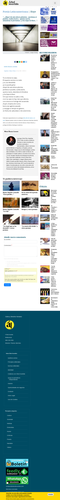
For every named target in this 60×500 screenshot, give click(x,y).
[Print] (26, 62)
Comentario (7, 245)
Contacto (10, 391)
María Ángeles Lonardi (10, 66)
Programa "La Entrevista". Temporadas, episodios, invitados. (54, 149)
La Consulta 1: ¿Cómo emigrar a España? (54, 208)
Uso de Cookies (13, 399)
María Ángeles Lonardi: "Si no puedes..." (11, 193)
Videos (9, 447)
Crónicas (9, 435)
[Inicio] (10, 3)
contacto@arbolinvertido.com (15, 486)
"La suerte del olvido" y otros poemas (30, 227)
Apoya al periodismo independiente (14, 378)
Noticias (9, 423)
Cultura (10, 70)
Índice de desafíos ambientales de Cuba (54, 217)
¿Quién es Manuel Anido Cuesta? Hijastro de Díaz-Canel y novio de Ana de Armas (54, 89)
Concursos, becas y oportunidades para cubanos (55, 291)
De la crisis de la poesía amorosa (30, 193)
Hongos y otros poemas (29, 209)
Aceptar (50, 494)
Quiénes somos (12, 358)
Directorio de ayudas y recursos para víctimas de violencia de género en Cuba (54, 196)
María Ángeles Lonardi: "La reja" (11, 210)
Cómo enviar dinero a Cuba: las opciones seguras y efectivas (53, 281)
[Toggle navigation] (55, 3)
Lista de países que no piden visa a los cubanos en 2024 (54, 242)
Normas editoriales (13, 366)
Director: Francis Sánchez (13, 343)
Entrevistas (10, 427)
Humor (9, 431)
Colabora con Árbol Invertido (16, 374)
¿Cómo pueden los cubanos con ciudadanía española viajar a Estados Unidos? (54, 229)
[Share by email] (21, 62)
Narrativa (10, 443)
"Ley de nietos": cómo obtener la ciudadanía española (54, 270)
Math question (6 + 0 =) (10, 271)
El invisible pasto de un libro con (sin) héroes (54, 176)
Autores (10, 383)
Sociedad (10, 419)
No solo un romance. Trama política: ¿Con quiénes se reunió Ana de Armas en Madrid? (54, 62)
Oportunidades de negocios (16, 387)
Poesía (14, 70)
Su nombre (7, 239)
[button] (47, 7)
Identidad (10, 370)
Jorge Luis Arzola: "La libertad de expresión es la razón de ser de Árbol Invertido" (54, 104)
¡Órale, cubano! (53, 156)
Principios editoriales (14, 362)
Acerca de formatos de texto (11, 258)
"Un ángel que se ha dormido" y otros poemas (9, 228)
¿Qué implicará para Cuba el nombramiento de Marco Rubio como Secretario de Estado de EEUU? (55, 136)
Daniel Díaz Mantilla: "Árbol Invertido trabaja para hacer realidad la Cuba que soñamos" (54, 120)
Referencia (8, 337)
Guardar (7, 285)
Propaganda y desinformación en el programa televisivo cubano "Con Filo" (55, 75)
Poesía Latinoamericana (15, 11)
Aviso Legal (11, 395)
